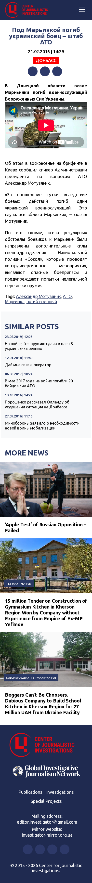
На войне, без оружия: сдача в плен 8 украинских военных (39, 346)
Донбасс (46, 60)
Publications (30, 792)
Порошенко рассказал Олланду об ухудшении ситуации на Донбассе (37, 404)
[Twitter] (45, 71)
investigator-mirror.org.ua (47, 834)
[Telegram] (57, 71)
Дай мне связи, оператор (28, 365)
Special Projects (46, 801)
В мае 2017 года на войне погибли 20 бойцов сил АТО (39, 383)
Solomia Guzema (17, 677)
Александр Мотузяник (38, 296)
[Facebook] (33, 71)
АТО (67, 296)
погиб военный (41, 301)
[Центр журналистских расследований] (28, 10)
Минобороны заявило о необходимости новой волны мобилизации (42, 425)
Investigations (60, 792)
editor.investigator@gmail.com (47, 821)
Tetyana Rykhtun (18, 583)
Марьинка (15, 301)
